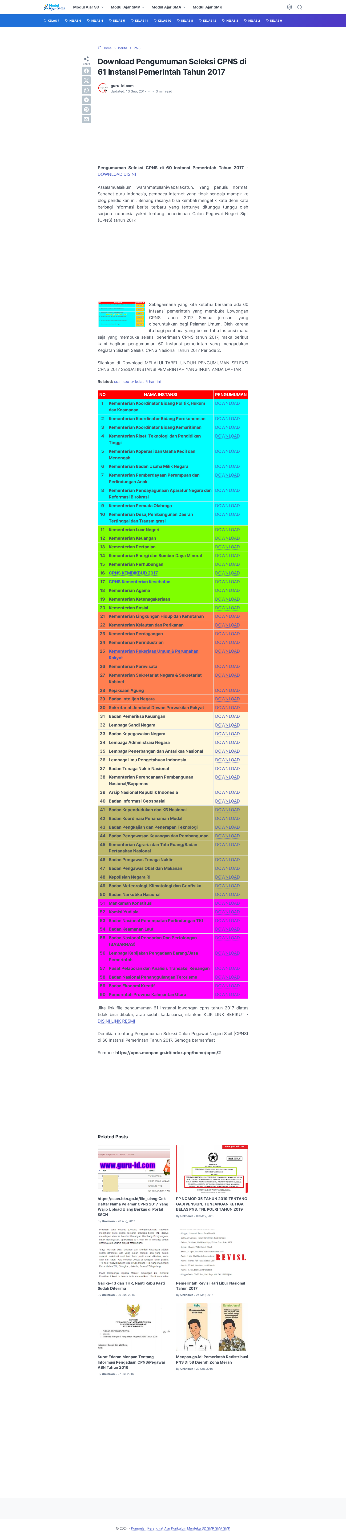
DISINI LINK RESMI (116, 1021)
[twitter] (86, 80)
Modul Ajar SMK (207, 7)
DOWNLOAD (227, 403)
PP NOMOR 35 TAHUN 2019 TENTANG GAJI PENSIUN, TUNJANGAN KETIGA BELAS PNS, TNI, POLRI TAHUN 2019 (211, 1204)
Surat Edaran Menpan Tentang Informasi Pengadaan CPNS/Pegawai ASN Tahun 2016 (131, 1362)
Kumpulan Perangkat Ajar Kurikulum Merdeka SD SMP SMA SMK (180, 1528)
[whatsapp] (86, 90)
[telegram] (86, 100)
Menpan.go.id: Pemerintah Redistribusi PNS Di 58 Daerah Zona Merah (212, 1359)
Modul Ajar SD (86, 7)
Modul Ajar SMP (125, 7)
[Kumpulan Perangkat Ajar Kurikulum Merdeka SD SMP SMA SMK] (54, 7)
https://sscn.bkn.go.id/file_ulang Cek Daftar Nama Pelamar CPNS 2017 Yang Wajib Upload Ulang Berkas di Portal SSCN (133, 1206)
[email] (86, 119)
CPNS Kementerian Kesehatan (139, 581)
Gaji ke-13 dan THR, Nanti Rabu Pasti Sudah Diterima (131, 1286)
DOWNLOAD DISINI (117, 174)
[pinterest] (86, 109)
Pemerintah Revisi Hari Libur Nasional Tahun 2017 (210, 1286)
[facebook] (86, 71)
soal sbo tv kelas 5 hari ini (137, 381)
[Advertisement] (135, 129)
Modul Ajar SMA (166, 7)
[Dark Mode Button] (289, 7)
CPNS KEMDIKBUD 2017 (133, 572)
